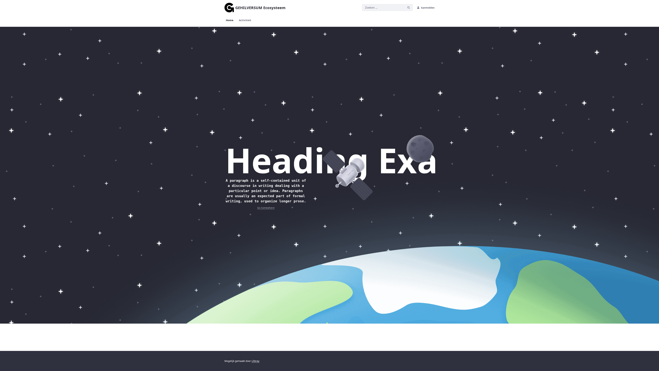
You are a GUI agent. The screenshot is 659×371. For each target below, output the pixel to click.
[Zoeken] (408, 7)
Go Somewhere (266, 207)
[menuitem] (229, 20)
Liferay (255, 361)
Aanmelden (428, 7)
